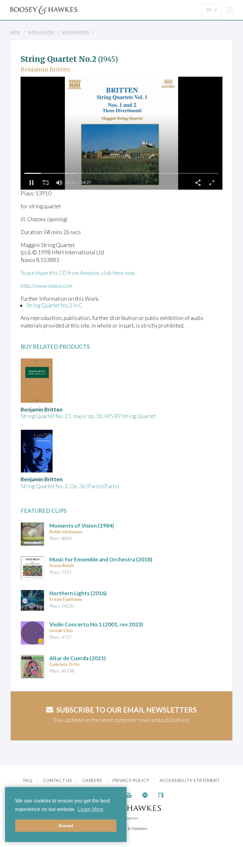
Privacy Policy (130, 780)
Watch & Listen (41, 32)
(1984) (81, 525)
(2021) (77, 658)
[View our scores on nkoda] (161, 794)
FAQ (27, 780)
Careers (92, 780)
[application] (121, 133)
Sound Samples (75, 32)
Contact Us (57, 780)
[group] (59, 183)
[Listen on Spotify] (145, 794)
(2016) (78, 593)
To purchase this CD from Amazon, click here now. (78, 273)
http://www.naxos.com (46, 285)
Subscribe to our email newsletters (126, 710)
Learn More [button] (90, 809)
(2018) (100, 559)
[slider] (121, 173)
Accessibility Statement (189, 780)
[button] (31, 183)
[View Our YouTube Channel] (129, 794)
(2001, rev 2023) (96, 624)
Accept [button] (65, 825)
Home (15, 32)
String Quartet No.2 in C (54, 305)
